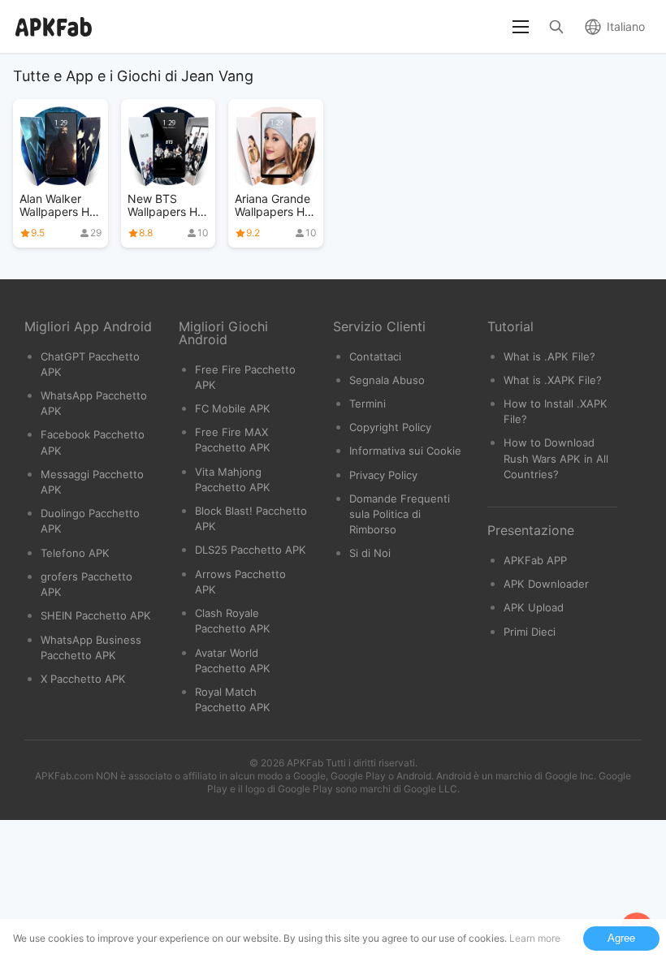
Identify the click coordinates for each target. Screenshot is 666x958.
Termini (367, 403)
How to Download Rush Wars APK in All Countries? (556, 458)
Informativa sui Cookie (405, 450)
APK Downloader (546, 583)
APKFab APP (535, 560)
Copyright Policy (390, 427)
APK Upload (534, 607)
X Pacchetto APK (83, 678)
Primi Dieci (530, 631)
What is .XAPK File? (553, 379)
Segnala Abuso (387, 379)
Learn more (534, 938)
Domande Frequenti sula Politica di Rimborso (399, 514)
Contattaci (375, 356)
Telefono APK (75, 552)
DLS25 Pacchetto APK (250, 549)
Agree (621, 938)
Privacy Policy (383, 474)
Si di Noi (370, 552)
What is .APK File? (549, 356)
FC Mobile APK (232, 408)
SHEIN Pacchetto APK (96, 615)
